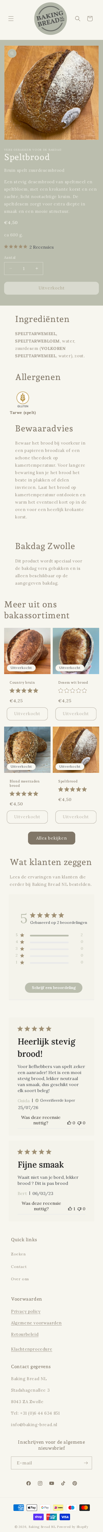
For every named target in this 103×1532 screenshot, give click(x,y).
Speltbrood (67, 781)
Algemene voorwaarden (36, 1322)
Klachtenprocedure (31, 1349)
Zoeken (18, 1254)
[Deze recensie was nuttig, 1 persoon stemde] (70, 1208)
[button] (11, 19)
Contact (19, 1266)
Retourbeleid (24, 1334)
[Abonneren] (86, 1462)
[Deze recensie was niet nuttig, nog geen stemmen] (79, 1122)
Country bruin (22, 682)
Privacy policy (25, 1311)
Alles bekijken (51, 838)
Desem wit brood (73, 682)
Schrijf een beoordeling (54, 987)
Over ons (20, 1278)
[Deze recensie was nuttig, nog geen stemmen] (69, 1122)
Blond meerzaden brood (25, 783)
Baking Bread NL (42, 1527)
